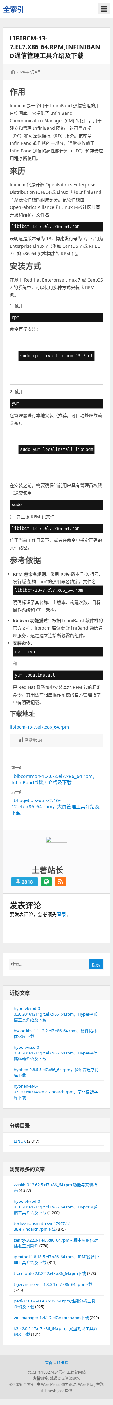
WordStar (86, 1384)
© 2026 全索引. (22, 1384)
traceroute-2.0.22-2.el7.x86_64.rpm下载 (50, 1273)
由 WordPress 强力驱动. (56, 1384)
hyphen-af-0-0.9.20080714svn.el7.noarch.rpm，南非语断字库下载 (56, 1091)
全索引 (13, 8)
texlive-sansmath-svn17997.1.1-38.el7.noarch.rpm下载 (43, 1226)
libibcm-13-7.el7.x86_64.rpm (39, 727)
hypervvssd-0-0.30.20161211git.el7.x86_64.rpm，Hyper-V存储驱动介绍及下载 (55, 1052)
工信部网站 (76, 1372)
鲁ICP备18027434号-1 (47, 1372)
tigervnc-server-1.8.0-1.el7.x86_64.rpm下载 (53, 1284)
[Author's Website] (46, 881)
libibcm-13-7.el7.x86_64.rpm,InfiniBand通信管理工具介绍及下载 (55, 47)
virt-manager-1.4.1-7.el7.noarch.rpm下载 (51, 1317)
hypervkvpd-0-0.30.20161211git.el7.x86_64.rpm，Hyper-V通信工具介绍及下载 (55, 1014)
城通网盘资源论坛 (65, 1378)
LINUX (20, 1141)
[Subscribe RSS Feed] (60, 881)
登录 (61, 914)
